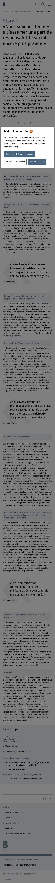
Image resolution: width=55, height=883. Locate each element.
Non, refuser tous (37, 162)
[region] (27, 147)
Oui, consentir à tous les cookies (19, 154)
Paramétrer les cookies (15, 162)
